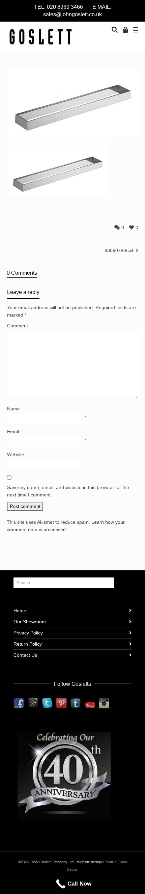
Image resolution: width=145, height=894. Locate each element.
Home (19, 610)
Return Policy (27, 644)
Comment (17, 325)
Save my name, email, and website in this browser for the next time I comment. (68, 491)
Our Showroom (29, 621)
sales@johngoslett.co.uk (72, 14)
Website (15, 454)
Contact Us (25, 655)
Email (13, 431)
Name (13, 408)
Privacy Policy (28, 632)
